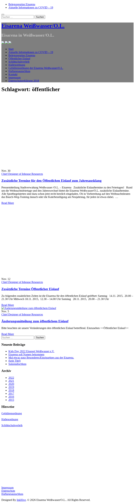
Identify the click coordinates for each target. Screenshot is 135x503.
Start (11, 49)
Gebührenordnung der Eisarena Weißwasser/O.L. (35, 68)
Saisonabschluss (17, 363)
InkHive (21, 499)
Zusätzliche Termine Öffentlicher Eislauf (30, 289)
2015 (11, 399)
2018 (11, 390)
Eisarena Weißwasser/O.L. (33, 26)
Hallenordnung (16, 64)
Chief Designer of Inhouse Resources (22, 173)
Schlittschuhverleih (19, 61)
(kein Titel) (14, 360)
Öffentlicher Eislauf (19, 58)
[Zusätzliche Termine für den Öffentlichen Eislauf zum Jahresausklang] (49, 167)
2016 (11, 396)
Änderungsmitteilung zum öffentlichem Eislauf (34, 321)
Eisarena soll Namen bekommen (26, 354)
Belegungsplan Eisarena (21, 4)
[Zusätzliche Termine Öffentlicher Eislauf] (49, 275)
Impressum (14, 77)
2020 (11, 383)
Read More (7, 202)
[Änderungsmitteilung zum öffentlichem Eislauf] (28, 308)
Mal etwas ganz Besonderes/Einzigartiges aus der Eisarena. (41, 357)
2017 (11, 393)
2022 (11, 377)
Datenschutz (8, 490)
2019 (11, 387)
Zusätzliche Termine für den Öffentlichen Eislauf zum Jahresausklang (51, 180)
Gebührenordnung (11, 413)
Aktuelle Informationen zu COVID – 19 (30, 7)
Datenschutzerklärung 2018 (23, 80)
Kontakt (12, 74)
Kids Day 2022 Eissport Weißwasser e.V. (31, 351)
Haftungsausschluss (19, 71)
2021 (11, 380)
